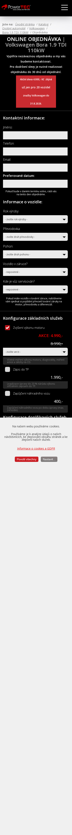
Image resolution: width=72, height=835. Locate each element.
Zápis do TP (21, 369)
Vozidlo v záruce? (15, 264)
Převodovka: (11, 228)
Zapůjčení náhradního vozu (31, 393)
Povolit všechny (26, 459)
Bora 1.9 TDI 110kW (15, 32)
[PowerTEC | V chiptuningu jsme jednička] (19, 8)
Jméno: (8, 127)
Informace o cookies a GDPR (36, 448)
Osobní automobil (13, 28)
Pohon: (8, 246)
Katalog (43, 24)
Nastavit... (49, 459)
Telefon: (8, 143)
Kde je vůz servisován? (19, 281)
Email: (7, 159)
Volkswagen (37, 28)
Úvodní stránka (25, 24)
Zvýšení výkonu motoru (29, 328)
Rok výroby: (11, 211)
